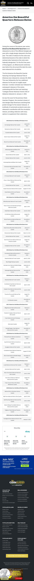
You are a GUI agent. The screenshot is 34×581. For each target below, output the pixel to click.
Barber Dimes (20, 518)
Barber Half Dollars (21, 550)
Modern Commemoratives (7, 495)
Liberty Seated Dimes (22, 516)
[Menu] (31, 3)
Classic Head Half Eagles (23, 526)
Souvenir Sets (5, 500)
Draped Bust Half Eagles (22, 528)
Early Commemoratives (7, 493)
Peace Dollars (5, 511)
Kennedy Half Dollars (22, 543)
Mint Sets (4, 499)
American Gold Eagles (22, 495)
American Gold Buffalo (22, 499)
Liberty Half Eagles (21, 530)
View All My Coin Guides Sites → (17, 555)
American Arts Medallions (23, 492)
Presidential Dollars (6, 516)
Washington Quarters (6, 530)
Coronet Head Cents (6, 549)
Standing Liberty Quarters (7, 528)
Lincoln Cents (5, 540)
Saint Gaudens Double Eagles (8, 502)
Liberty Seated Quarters (7, 524)
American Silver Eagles (22, 494)
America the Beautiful (6, 533)
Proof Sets (4, 497)
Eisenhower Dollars (6, 512)
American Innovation (6, 518)
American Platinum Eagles (23, 497)
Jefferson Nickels (21, 511)
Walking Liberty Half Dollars (23, 545)
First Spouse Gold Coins (22, 501)
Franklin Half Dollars (22, 542)
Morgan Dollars (5, 509)
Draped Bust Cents (6, 545)
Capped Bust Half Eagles (23, 524)
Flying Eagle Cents (6, 542)
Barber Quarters (5, 526)
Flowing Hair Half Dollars (23, 547)
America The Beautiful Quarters (15, 2)
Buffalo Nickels (21, 509)
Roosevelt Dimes (21, 514)
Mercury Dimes (21, 512)
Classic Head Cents (6, 547)
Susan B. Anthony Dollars (7, 514)
